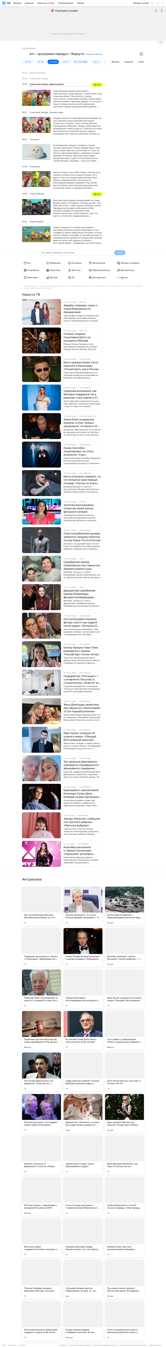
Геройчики (35, 166)
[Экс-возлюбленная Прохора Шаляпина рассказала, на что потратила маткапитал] (41, 906)
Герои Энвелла (37, 193)
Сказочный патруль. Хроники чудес (46, 112)
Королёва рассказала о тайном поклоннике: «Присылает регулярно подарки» (78, 851)
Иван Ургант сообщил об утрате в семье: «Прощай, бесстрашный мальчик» (80, 736)
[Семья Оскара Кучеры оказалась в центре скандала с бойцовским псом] (83, 947)
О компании (12, 1345)
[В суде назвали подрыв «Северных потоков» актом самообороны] (83, 1320)
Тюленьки (34, 139)
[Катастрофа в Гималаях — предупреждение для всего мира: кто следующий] (124, 906)
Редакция (63, 1345)
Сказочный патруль (39, 78)
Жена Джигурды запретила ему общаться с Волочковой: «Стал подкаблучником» (82, 708)
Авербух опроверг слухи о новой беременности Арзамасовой (80, 309)
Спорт (141, 62)
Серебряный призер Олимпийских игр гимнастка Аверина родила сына (82, 565)
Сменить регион (94, 54)
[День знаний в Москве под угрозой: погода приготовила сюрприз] (124, 1113)
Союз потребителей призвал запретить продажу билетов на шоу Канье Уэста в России (82, 537)
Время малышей (37, 73)
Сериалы (128, 62)
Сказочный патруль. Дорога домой (47, 84)
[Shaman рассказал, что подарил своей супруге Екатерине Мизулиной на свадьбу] (41, 1113)
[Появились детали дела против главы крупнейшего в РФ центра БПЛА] (41, 1030)
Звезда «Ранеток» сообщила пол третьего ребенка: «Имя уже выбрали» (82, 822)
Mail (4, 1345)
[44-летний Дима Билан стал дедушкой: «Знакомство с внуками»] (41, 1072)
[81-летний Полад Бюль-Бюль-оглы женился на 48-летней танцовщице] (83, 1030)
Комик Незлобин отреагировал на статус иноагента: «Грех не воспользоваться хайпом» (82, 451)
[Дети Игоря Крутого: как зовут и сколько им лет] (124, 1072)
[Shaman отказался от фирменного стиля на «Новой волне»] (41, 1154)
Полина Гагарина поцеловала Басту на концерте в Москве (77, 337)
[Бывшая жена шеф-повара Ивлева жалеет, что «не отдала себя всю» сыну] (83, 1237)
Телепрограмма (28, 48)
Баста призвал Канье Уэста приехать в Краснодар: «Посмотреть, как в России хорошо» (81, 366)
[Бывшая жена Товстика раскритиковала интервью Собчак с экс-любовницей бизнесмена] (124, 1237)
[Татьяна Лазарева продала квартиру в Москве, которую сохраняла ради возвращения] (41, 1279)
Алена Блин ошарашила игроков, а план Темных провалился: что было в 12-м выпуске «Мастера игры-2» (82, 423)
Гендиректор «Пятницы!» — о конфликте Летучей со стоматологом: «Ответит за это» (81, 680)
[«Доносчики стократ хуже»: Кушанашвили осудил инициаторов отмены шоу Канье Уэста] (83, 1154)
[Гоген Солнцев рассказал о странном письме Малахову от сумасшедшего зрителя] (83, 1196)
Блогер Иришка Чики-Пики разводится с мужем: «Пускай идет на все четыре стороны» (82, 651)
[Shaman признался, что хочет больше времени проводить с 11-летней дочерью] (83, 906)
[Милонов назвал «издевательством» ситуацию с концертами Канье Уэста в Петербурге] (41, 1237)
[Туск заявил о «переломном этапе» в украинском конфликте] (124, 1030)
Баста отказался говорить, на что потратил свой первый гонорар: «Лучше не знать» (82, 480)
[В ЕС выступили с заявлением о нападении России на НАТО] (41, 1196)
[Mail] (4, 3)
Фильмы (115, 62)
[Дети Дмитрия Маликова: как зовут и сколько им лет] (124, 1154)
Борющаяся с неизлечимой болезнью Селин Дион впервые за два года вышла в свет (82, 794)
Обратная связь (155, 1345)
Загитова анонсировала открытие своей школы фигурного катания (79, 508)
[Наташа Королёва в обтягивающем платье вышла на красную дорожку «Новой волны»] (83, 989)
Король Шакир (36, 221)
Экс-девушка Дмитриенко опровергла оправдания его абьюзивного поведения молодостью (81, 765)
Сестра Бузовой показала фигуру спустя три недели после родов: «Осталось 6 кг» (80, 622)
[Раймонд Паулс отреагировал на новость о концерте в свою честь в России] (41, 989)
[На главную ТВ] (8, 3)
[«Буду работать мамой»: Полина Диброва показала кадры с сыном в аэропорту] (83, 1072)
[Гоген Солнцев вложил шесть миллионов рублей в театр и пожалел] (124, 1320)
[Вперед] (161, 10)
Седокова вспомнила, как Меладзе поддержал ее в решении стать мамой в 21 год (80, 394)
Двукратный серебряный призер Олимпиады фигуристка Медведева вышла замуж (79, 594)
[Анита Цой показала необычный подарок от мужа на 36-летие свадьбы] (41, 1320)
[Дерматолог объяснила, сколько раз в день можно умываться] (83, 1113)
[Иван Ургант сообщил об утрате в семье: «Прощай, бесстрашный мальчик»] (124, 989)
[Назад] (156, 10)
